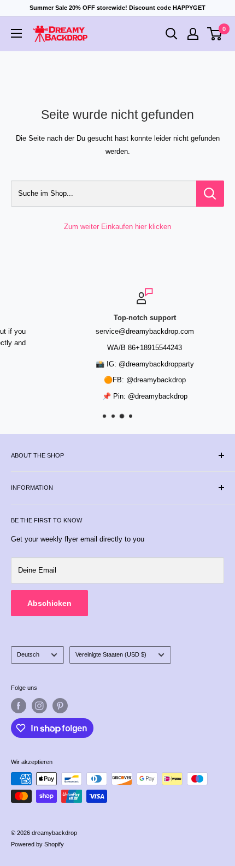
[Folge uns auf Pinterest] (60, 705)
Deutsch (28, 654)
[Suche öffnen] (172, 34)
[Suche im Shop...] (210, 194)
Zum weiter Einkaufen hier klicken (117, 226)
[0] (215, 33)
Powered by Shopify (37, 844)
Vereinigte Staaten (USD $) (110, 654)
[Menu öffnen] (16, 33)
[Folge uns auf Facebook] (18, 705)
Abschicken (49, 603)
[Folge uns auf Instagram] (39, 705)
